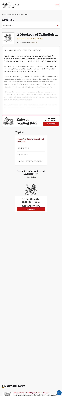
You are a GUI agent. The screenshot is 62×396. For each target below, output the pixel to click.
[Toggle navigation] (57, 5)
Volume (4, 14)
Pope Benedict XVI (23, 148)
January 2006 (34, 42)
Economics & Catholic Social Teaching (29, 161)
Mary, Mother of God (23, 155)
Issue (9, 14)
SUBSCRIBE (51, 124)
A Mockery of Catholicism (20, 14)
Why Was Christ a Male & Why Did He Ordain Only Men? (31, 393)
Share (59, 393)
